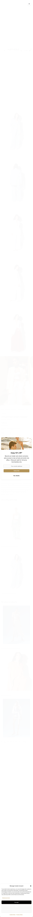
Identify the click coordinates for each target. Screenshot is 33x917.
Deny (16, 906)
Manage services (6, 897)
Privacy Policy (19, 914)
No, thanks (16, 475)
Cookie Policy (13, 914)
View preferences (16, 910)
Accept (17, 902)
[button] (30, 886)
